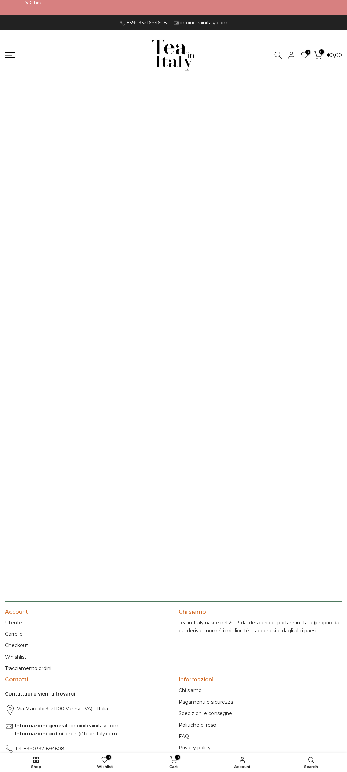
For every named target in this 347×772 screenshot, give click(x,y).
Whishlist (15, 657)
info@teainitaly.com (203, 23)
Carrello (14, 634)
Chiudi (16, 2)
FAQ (184, 736)
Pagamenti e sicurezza (206, 702)
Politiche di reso (197, 725)
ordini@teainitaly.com (90, 734)
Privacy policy (195, 748)
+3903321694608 (146, 23)
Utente (13, 623)
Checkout (16, 645)
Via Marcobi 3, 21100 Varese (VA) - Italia (62, 709)
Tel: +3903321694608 (39, 749)
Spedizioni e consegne (205, 713)
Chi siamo (190, 690)
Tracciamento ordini (28, 668)
